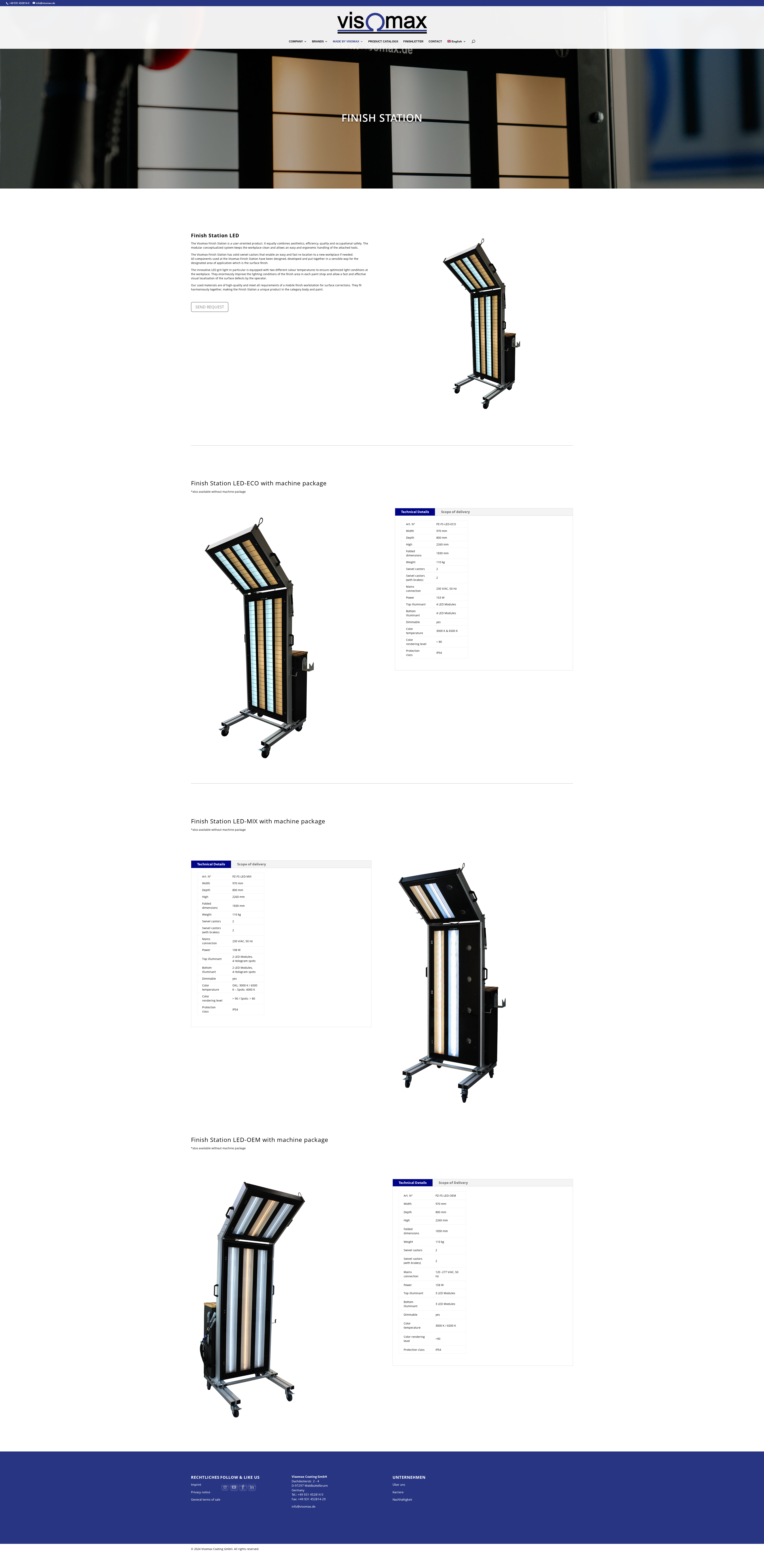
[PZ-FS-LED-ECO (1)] (261, 768)
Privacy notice (200, 1492)
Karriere (398, 1492)
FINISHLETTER (413, 41)
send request (209, 307)
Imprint (196, 1485)
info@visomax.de (303, 1506)
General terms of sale (205, 1499)
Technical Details (415, 511)
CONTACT (435, 41)
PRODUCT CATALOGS (383, 41)
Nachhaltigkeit (402, 1499)
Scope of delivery (455, 511)
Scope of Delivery (453, 1182)
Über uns (399, 1485)
